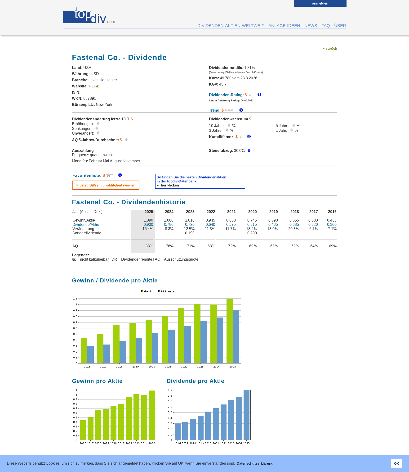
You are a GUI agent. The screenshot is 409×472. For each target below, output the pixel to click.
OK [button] (396, 463)
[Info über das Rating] (257, 95)
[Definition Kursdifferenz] (247, 137)
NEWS (310, 25)
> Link (94, 86)
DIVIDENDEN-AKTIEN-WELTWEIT (230, 25)
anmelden (320, 3)
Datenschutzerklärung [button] (255, 463)
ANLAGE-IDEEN (284, 25)
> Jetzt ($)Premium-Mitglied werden (105, 185)
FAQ (325, 25)
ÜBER (340, 25)
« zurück (330, 48)
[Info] (239, 110)
